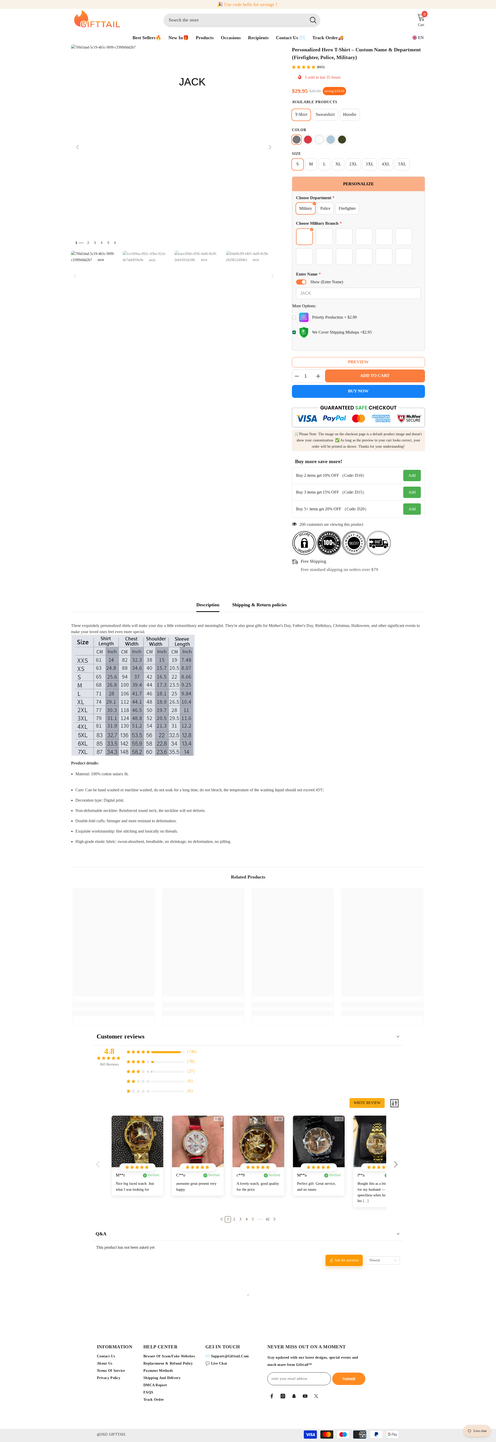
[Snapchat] (294, 1396)
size (296, 154)
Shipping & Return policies (259, 604)
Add (412, 475)
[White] (319, 139)
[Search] (242, 20)
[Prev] (77, 147)
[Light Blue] (330, 139)
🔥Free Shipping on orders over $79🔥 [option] (248, 4)
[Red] (308, 139)
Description (207, 604)
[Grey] (296, 139)
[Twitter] (316, 1396)
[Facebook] (271, 1396)
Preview (358, 361)
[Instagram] (282, 1396)
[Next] (270, 147)
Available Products (314, 102)
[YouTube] (305, 1396)
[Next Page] (274, 1219)
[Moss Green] (342, 139)
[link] (113, 1005)
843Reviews (109, 1064)
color (299, 130)
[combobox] (235, 20)
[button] (395, 1167)
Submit (349, 1378)
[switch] (301, 282)
